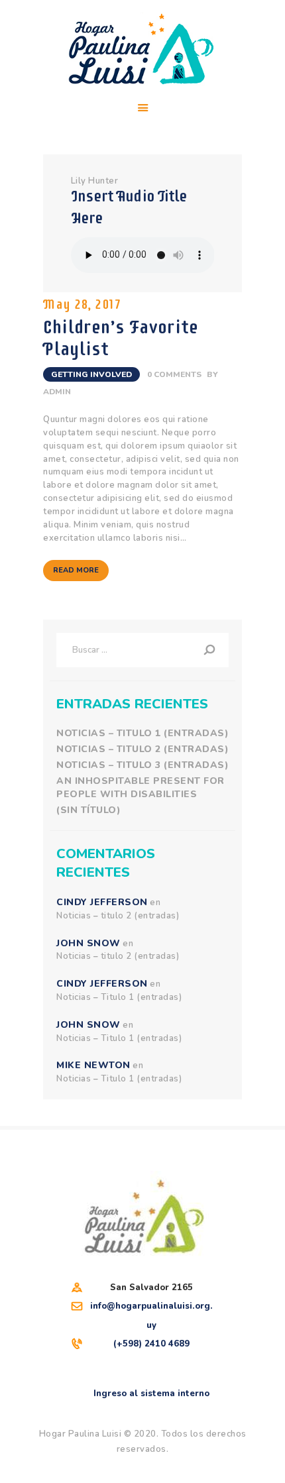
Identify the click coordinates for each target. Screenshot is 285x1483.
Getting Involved (91, 374)
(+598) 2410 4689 (151, 1344)
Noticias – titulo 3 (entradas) (142, 765)
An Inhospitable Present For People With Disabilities (140, 787)
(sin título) (88, 810)
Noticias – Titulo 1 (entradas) (142, 733)
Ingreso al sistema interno (151, 1394)
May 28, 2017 (81, 304)
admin (57, 391)
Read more (76, 570)
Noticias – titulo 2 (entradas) (142, 749)
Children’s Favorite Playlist (120, 337)
